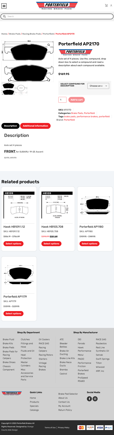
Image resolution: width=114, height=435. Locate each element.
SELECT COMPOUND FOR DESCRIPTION (72, 85)
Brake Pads (14, 34)
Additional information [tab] (35, 125)
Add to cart (77, 99)
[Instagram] (95, 398)
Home (4, 34)
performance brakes (87, 116)
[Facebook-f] (89, 398)
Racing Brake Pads (31, 34)
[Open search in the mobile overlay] (57, 16)
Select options (13, 243)
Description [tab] (10, 125)
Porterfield (48, 34)
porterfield (104, 116)
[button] (4, 5)
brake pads (70, 116)
